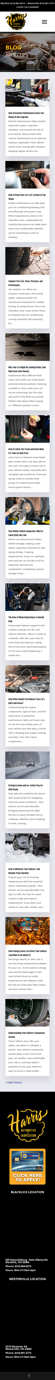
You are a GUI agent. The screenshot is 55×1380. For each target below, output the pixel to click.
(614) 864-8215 (17, 3)
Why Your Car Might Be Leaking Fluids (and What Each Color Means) (27, 369)
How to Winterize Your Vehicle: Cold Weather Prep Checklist (24, 871)
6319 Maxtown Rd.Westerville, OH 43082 (19, 1348)
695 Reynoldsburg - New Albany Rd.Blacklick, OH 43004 (27, 1261)
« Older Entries (14, 1082)
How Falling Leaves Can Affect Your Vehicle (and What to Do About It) (27, 953)
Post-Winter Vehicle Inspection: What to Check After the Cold (25, 533)
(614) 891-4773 (47, 3)
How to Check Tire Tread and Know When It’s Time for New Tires (26, 451)
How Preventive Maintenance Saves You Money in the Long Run (26, 115)
